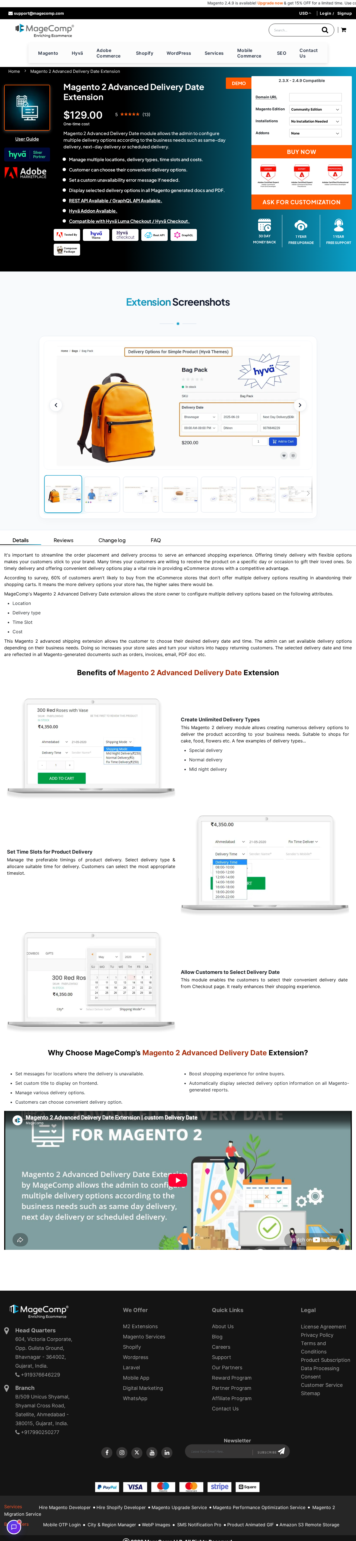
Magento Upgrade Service (179, 1507)
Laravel (131, 1367)
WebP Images (156, 1524)
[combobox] (301, 30)
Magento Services (144, 1337)
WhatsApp (135, 1398)
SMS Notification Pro (199, 1524)
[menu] (178, 53)
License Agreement (323, 1327)
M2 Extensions (140, 1326)
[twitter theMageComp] (136, 1452)
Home (14, 71)
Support (221, 1357)
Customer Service (322, 1385)
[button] (305, 13)
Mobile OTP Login (62, 1524)
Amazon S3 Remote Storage (309, 1524)
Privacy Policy (317, 1335)
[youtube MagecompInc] (151, 1452)
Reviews (63, 540)
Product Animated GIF (250, 1524)
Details (21, 540)
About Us (223, 1326)
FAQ (156, 540)
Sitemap (310, 1393)
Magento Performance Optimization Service (259, 1507)
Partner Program (231, 1388)
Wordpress (135, 1357)
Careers (221, 1347)
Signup (344, 13)
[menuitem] (48, 53)
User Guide (27, 139)
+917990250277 (40, 1432)
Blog (217, 1337)
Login (326, 13)
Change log (112, 540)
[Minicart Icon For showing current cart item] (343, 30)
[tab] (20, 540)
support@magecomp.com (39, 13)
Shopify (132, 1347)
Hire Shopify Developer (121, 1507)
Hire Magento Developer (65, 1507)
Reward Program (232, 1378)
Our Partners (227, 1367)
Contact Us (225, 1409)
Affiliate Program (232, 1398)
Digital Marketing (143, 1388)
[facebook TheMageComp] (106, 1452)
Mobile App (136, 1378)
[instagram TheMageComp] (121, 1452)
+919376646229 (40, 1375)
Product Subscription (325, 1360)
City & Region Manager (112, 1524)
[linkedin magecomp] (166, 1452)
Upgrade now (233, 3)
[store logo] (45, 31)
